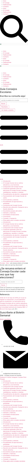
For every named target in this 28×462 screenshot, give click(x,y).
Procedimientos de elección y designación (15, 194)
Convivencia (6, 216)
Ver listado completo (7, 110)
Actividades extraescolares (11, 214)
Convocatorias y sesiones (10, 199)
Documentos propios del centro (12, 211)
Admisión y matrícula (9, 213)
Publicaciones (7, 4)
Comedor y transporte (9, 218)
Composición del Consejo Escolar (13, 186)
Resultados (4, 107)
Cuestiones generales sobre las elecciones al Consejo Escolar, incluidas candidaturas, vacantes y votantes (14, 190)
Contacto (6, 6)
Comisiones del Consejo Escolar (12, 205)
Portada (2, 263)
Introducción (6, 181)
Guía (7, 263)
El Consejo (6, 3)
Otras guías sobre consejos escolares (14, 220)
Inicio (4, 1)
